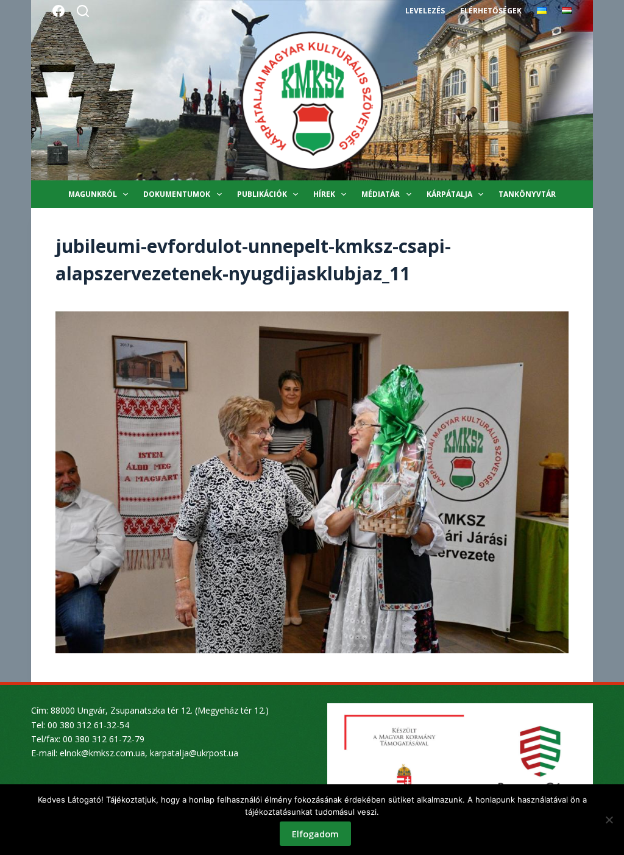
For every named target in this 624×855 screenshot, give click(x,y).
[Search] (83, 11)
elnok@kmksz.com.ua (102, 753)
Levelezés (425, 10)
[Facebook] (58, 11)
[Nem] (609, 820)
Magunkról (92, 194)
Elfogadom (315, 834)
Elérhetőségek (491, 10)
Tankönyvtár (527, 194)
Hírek (324, 194)
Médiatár (380, 194)
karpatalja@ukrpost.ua (194, 753)
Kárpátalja (449, 194)
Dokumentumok (176, 194)
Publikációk (262, 194)
